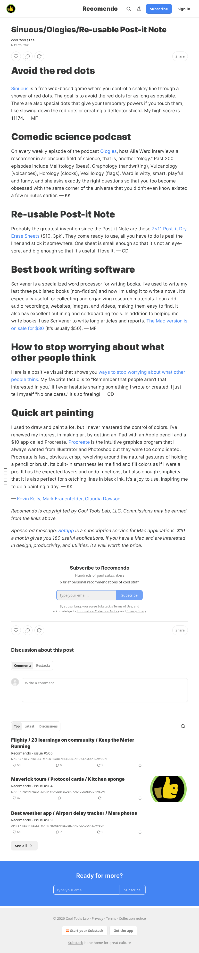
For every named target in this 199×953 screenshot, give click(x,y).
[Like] (16, 56)
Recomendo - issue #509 (32, 819)
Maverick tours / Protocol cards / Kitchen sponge (68, 779)
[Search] (128, 9)
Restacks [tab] (43, 665)
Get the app (123, 930)
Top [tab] (17, 726)
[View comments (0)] (28, 56)
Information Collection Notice (98, 611)
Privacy (97, 918)
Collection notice (132, 918)
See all (21, 845)
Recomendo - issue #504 (32, 785)
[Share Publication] (139, 9)
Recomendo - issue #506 (32, 753)
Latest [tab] (29, 726)
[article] (99, 752)
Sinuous (19, 88)
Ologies (108, 151)
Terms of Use (123, 606)
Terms (111, 918)
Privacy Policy (136, 611)
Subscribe (159, 8)
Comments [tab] (22, 665)
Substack (75, 942)
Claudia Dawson (102, 499)
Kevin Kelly (28, 499)
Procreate (79, 442)
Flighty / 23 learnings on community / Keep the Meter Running (72, 743)
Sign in (184, 8)
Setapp (66, 530)
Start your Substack (86, 930)
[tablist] (32, 665)
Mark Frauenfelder (63, 499)
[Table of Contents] (5, 476)
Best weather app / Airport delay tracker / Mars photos (74, 813)
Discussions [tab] (48, 726)
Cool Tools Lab (22, 40)
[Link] (4, 70)
